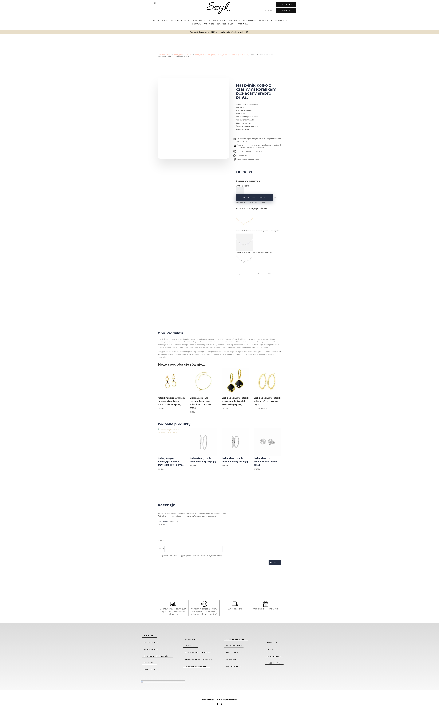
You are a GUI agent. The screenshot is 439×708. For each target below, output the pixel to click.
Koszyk (286, 10)
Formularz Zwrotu (196, 666)
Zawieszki (280, 21)
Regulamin (150, 642)
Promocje (209, 24)
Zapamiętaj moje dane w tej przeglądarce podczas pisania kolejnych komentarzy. (192, 556)
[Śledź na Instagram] (155, 3)
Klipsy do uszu (189, 21)
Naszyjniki (248, 21)
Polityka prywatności (157, 656)
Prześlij (275, 562)
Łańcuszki (233, 21)
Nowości (221, 24)
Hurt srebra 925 (235, 639)
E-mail (161, 549)
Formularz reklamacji (198, 659)
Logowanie (273, 656)
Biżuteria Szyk (165, 55)
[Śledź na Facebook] (150, 3)
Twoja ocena (163, 521)
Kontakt (148, 663)
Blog (231, 24)
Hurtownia (242, 24)
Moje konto (273, 663)
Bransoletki (159, 21)
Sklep (270, 649)
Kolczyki (203, 21)
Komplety (218, 21)
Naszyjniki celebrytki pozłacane (232, 55)
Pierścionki (264, 21)
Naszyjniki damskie (183, 55)
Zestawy (196, 24)
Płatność (190, 639)
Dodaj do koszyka (254, 197)
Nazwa (161, 540)
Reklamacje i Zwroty (197, 653)
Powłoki (149, 669)
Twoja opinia (163, 524)
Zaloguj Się (286, 4)
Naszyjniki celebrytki (204, 55)
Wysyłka (190, 646)
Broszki (174, 21)
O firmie (148, 636)
